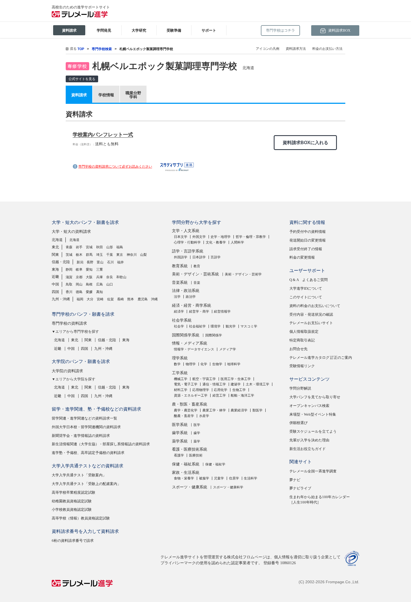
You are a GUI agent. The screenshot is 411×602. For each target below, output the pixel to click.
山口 (109, 284)
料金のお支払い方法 (327, 49)
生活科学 (250, 478)
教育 (196, 266)
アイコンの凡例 (267, 49)
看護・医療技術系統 (189, 449)
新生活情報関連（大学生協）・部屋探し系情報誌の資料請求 (101, 444)
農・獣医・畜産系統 (189, 404)
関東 (55, 254)
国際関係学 (213, 335)
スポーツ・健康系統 (189, 487)
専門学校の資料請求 (69, 323)
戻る (73, 49)
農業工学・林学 (214, 410)
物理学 (191, 364)
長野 (90, 262)
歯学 (196, 433)
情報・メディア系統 (189, 343)
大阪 (89, 277)
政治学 (191, 297)
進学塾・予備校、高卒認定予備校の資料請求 (88, 453)
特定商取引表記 (302, 340)
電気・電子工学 (185, 384)
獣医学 (257, 410)
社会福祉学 (197, 326)
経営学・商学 (199, 311)
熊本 (130, 299)
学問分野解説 (300, 388)
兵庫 (99, 277)
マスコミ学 (248, 326)
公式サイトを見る (81, 79)
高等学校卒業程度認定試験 (73, 492)
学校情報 (106, 95)
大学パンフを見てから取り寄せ (314, 397)
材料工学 (180, 390)
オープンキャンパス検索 (309, 406)
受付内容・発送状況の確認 (311, 314)
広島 (99, 284)
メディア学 (227, 349)
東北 (55, 247)
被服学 (204, 478)
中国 (55, 284)
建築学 (236, 384)
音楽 (196, 283)
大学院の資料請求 (67, 371)
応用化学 (220, 390)
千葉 (109, 255)
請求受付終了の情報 (305, 249)
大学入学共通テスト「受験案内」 (79, 475)
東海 (55, 269)
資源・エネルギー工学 (190, 395)
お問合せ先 (298, 349)
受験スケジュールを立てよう (313, 431)
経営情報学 (222, 311)
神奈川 (132, 255)
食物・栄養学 (184, 478)
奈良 (109, 277)
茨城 (69, 255)
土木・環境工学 (257, 384)
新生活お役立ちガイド (307, 449)
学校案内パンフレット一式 (103, 134)
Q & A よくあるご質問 (308, 280)
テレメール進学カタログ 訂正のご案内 (320, 357)
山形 (109, 247)
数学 (177, 364)
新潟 (80, 262)
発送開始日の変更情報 (307, 240)
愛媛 (89, 292)
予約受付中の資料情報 (307, 231)
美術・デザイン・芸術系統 (195, 274)
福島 (119, 247)
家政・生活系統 (185, 472)
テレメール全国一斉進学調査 (313, 471)
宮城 (89, 247)
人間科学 (237, 242)
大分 (90, 299)
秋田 (99, 247)
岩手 (79, 247)
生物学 (217, 364)
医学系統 (180, 425)
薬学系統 (180, 441)
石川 (110, 262)
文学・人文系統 (185, 231)
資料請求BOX (338, 30)
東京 (119, 255)
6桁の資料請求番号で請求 (73, 540)
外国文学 (199, 237)
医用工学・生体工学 (236, 379)
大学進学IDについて (305, 288)
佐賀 (110, 299)
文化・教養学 (216, 242)
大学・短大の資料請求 (71, 231)
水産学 (204, 416)
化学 (203, 364)
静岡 (69, 269)
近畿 (55, 277)
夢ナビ (294, 480)
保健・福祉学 (215, 464)
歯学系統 (180, 433)
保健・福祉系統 (185, 464)
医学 (196, 425)
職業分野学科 (133, 95)
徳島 (79, 292)
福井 (120, 262)
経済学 (179, 311)
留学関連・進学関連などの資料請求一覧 (84, 418)
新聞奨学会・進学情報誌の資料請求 (81, 436)
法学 (177, 297)
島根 (89, 284)
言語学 (216, 257)
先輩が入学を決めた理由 (309, 440)
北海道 (57, 240)
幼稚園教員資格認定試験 (72, 501)
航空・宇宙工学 (204, 379)
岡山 (79, 284)
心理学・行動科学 (187, 242)
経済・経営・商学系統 (191, 305)
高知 (99, 292)
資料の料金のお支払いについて (314, 306)
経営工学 (219, 395)
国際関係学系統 (185, 335)
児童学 (219, 478)
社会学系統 (182, 320)
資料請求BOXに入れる (305, 142)
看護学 (179, 455)
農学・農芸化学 (185, 410)
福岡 (80, 299)
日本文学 (180, 237)
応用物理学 (200, 390)
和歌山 (121, 277)
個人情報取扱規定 (303, 331)
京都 (79, 277)
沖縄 (154, 299)
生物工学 (239, 390)
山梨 (143, 255)
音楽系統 (180, 282)
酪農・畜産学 (184, 416)
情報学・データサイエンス (194, 349)
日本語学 (199, 257)
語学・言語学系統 (187, 251)
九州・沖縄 (61, 299)
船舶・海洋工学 (242, 395)
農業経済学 (239, 410)
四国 (55, 292)
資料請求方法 (296, 49)
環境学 (216, 326)
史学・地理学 (221, 237)
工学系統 (180, 373)
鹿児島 (143, 299)
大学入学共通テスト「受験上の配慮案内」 (86, 484)
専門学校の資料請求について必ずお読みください (115, 166)
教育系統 (180, 266)
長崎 (120, 299)
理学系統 (180, 358)
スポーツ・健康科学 (228, 487)
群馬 (89, 255)
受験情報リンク (302, 366)
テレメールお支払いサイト (311, 323)
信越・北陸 (61, 262)
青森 (69, 247)
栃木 (79, 255)
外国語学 (180, 257)
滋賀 (69, 277)
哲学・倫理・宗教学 (251, 237)
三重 (99, 269)
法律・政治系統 (185, 291)
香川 (69, 292)
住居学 (234, 478)
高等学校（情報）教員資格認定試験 (81, 518)
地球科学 (233, 364)
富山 (100, 262)
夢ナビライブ (300, 488)
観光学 (231, 326)
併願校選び (298, 423)
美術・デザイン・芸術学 (243, 274)
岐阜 (79, 269)
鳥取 (69, 284)
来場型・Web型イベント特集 (312, 414)
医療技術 (195, 455)
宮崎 (100, 299)
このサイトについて (305, 297)
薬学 (196, 441)
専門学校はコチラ (280, 30)
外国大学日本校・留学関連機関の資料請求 (86, 427)
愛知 (89, 269)
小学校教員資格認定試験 (72, 509)
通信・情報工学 (214, 384)
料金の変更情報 (302, 257)
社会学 (179, 326)
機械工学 (180, 379)
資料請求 (79, 95)
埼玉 (99, 255)
